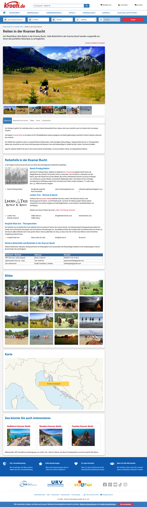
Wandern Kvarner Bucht (50, 426)
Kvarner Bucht (18, 135)
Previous (6, 110)
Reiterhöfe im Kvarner (20, 120)
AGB (48, 495)
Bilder (32, 120)
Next (102, 110)
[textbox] (16, 19)
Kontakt (140, 5)
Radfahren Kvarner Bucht (18, 426)
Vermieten (124, 5)
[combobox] (14, 20)
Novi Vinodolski (68, 172)
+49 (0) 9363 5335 (92, 495)
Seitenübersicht (8, 27)
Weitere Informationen (88, 504)
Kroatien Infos (18, 27)
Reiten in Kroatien (98, 43)
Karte (38, 120)
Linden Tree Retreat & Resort (65, 210)
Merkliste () (106, 5)
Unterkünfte (46, 120)
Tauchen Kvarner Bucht (82, 426)
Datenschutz (65, 495)
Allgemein (7, 120)
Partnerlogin (75, 495)
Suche (133, 20)
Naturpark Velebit (45, 198)
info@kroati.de (107, 495)
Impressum (55, 495)
